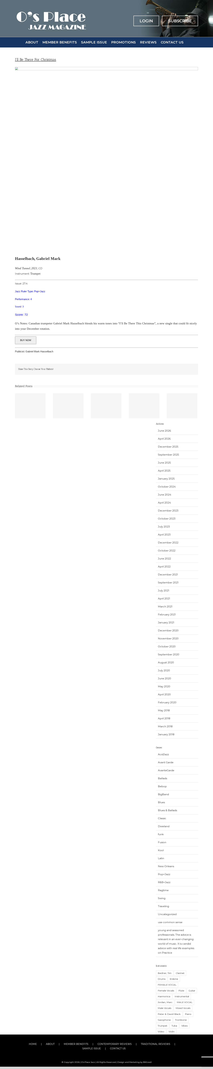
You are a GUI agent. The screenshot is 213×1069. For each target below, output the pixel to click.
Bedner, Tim (164, 973)
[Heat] (144, 405)
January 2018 (166, 734)
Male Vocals (164, 1008)
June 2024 (164, 494)
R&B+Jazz (164, 882)
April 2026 (164, 438)
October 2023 (166, 518)
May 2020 (164, 686)
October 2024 (167, 486)
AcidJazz (163, 754)
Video (161, 1031)
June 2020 (164, 678)
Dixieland (163, 826)
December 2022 (168, 542)
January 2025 (166, 478)
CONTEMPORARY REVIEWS (115, 1044)
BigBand (163, 794)
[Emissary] (182, 405)
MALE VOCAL (184, 1002)
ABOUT (50, 1044)
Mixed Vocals (183, 1008)
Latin (161, 858)
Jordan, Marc (165, 1002)
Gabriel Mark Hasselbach (39, 351)
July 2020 (164, 670)
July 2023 (164, 526)
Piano (188, 1014)
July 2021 (163, 590)
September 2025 (168, 454)
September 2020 (168, 654)
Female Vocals (166, 990)
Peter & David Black (169, 1014)
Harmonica (164, 996)
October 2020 (167, 646)
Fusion (162, 842)
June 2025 (164, 462)
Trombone (181, 1020)
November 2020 (168, 638)
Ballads (162, 778)
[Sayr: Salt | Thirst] (68, 405)
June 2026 (164, 430)
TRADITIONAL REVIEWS (155, 1044)
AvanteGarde (166, 770)
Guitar (192, 990)
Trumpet (162, 1025)
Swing (161, 898)
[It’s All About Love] (30, 405)
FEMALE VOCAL (167, 984)
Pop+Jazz (164, 874)
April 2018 (164, 718)
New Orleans (166, 866)
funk (161, 834)
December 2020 (168, 630)
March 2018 (165, 726)
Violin (172, 1031)
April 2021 (164, 598)
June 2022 (164, 558)
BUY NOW (25, 340)
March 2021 (165, 606)
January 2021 (166, 622)
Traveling (163, 906)
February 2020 (167, 702)
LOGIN (146, 20)
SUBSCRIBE (180, 20)
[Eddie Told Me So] (106, 405)
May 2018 (164, 710)
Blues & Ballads (167, 810)
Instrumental (182, 996)
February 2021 (167, 614)
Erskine (174, 979)
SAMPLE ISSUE (91, 1048)
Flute (181, 990)
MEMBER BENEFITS (76, 1044)
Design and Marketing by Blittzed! (134, 1062)
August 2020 (166, 662)
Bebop (162, 786)
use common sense (170, 922)
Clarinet (180, 973)
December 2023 (168, 510)
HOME (33, 1044)
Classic (162, 818)
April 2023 (164, 534)
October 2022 (166, 550)
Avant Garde (165, 762)
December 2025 (168, 446)
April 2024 (164, 502)
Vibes (184, 1025)
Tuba (174, 1025)
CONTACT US (118, 1048)
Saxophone (164, 1020)
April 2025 (164, 470)
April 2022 (164, 566)
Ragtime (163, 890)
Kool (161, 850)
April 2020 (164, 694)
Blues (161, 802)
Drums (161, 979)
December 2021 (168, 574)
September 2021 (168, 582)
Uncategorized (167, 914)
